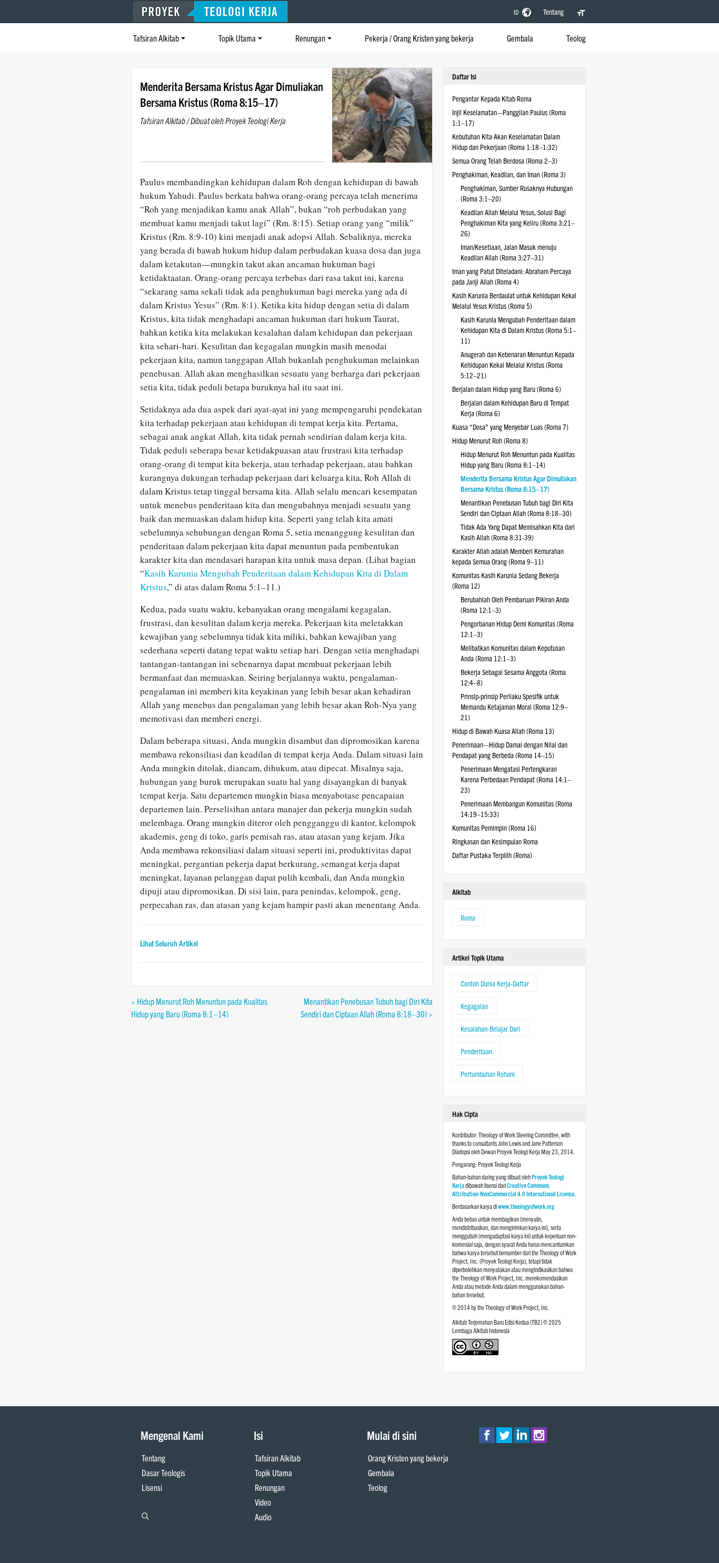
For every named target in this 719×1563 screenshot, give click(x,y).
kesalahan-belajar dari (490, 1028)
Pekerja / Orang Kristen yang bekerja (419, 38)
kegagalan (474, 1006)
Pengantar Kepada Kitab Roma (492, 98)
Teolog (576, 38)
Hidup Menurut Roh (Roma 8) (490, 440)
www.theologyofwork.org (526, 1206)
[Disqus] (282, 1151)
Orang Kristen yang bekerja (408, 1458)
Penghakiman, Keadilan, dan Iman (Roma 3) (509, 174)
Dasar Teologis (163, 1472)
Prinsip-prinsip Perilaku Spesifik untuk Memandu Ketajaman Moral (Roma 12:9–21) (514, 706)
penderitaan (476, 1051)
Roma (468, 917)
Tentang (553, 11)
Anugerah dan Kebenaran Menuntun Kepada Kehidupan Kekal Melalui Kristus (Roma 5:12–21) (517, 364)
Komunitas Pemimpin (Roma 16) (494, 827)
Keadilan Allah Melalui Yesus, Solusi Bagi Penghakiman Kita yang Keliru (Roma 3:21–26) (518, 222)
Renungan (310, 38)
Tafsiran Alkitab (156, 38)
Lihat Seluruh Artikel (169, 943)
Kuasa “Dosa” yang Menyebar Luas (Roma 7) (510, 426)
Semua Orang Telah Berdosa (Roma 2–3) (504, 160)
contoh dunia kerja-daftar (495, 983)
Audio (263, 1516)
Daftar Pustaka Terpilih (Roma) (492, 855)
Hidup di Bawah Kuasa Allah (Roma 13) (503, 730)
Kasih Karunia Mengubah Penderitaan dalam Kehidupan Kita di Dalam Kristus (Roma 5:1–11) (518, 330)
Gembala (520, 38)
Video (263, 1502)
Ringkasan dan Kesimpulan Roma (495, 841)
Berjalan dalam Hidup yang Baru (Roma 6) (506, 389)
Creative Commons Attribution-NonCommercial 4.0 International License (513, 1189)
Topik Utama (237, 38)
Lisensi (152, 1487)
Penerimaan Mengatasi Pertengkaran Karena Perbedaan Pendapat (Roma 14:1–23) (516, 779)
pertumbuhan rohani (488, 1073)
